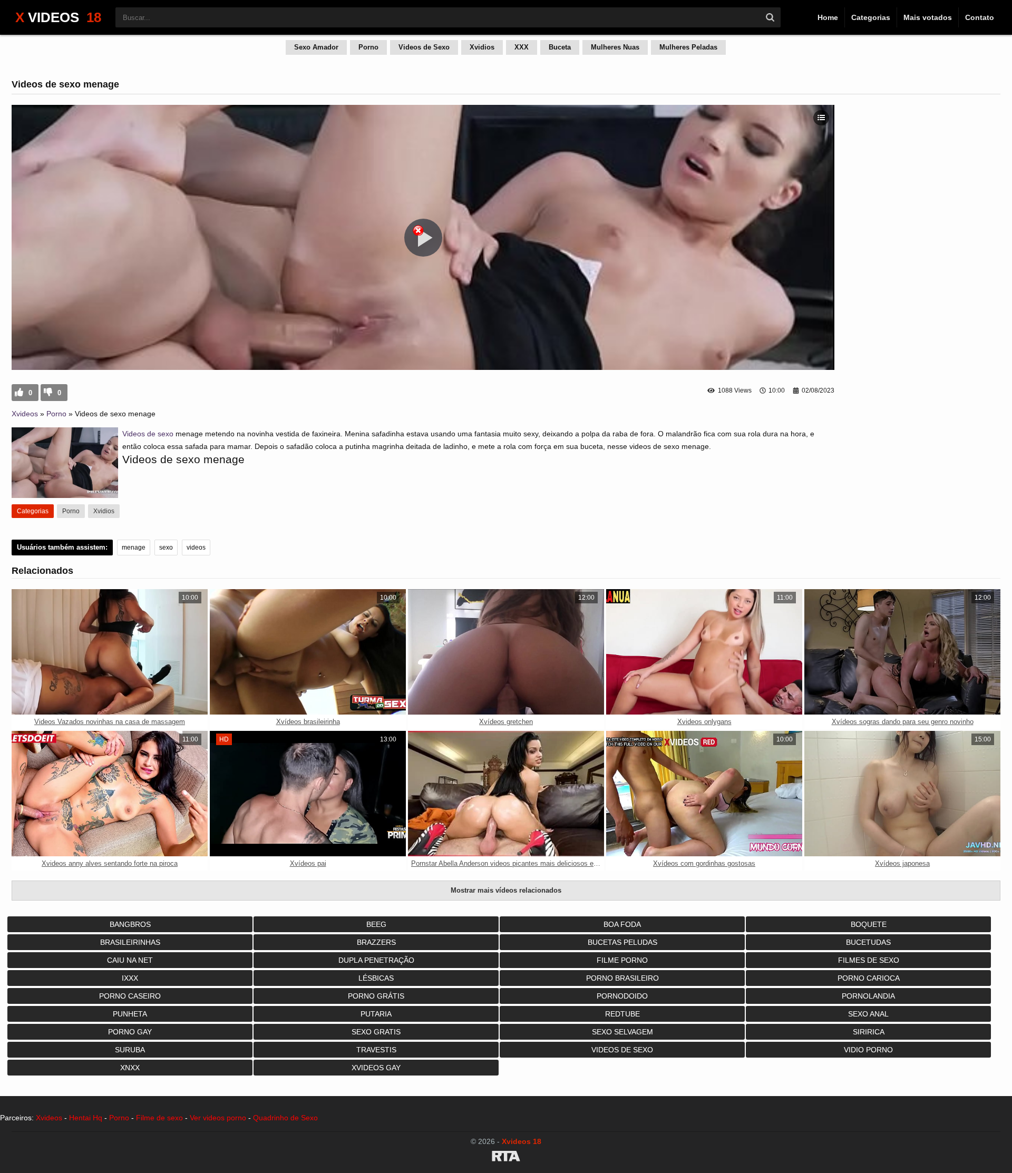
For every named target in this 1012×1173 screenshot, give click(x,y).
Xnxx (130, 1067)
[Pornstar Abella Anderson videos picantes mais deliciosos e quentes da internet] (506, 793)
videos (196, 547)
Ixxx (130, 978)
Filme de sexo (159, 1117)
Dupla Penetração (376, 960)
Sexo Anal (868, 1014)
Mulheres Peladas (688, 47)
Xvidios (482, 47)
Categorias (870, 17)
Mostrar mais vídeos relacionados (506, 890)
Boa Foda (622, 924)
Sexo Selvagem (622, 1032)
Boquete (869, 924)
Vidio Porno (868, 1049)
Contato (979, 17)
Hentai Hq (85, 1117)
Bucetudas (868, 942)
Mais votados (927, 17)
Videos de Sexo (424, 47)
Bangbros (130, 924)
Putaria (376, 1014)
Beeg (376, 924)
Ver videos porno (218, 1117)
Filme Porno (622, 960)
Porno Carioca (869, 978)
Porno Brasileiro (622, 978)
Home (828, 17)
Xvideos (25, 413)
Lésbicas (376, 978)
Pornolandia (868, 996)
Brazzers (376, 942)
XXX (521, 47)
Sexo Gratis (376, 1032)
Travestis (376, 1049)
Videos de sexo (147, 433)
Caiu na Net (130, 960)
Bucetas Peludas (622, 942)
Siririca (868, 1032)
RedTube (622, 1014)
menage (133, 547)
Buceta (560, 47)
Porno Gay (130, 1032)
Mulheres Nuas (615, 47)
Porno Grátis (376, 996)
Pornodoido (622, 996)
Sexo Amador (316, 47)
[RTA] (506, 1158)
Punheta (130, 1014)
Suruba (130, 1049)
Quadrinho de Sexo (285, 1117)
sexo (166, 547)
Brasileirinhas (130, 942)
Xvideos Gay (376, 1067)
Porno (368, 47)
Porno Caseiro (130, 996)
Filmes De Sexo (868, 960)
